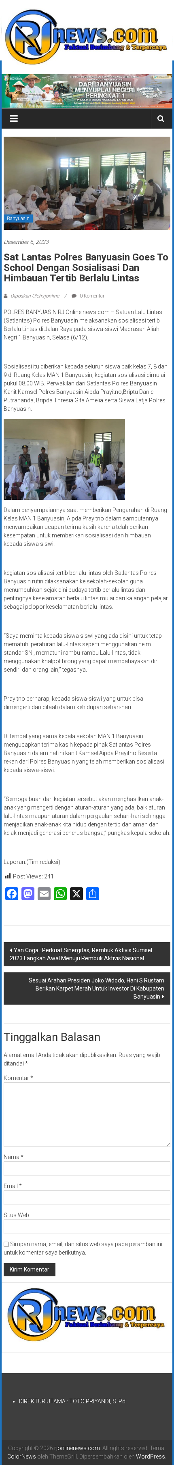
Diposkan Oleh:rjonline (34, 296)
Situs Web (16, 1215)
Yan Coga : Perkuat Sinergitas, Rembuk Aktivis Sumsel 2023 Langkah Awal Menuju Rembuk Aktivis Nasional (81, 954)
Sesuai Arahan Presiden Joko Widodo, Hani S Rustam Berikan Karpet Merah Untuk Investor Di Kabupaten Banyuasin (96, 988)
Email (13, 1186)
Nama (13, 1157)
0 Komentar (91, 296)
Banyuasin (18, 218)
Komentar (18, 1078)
